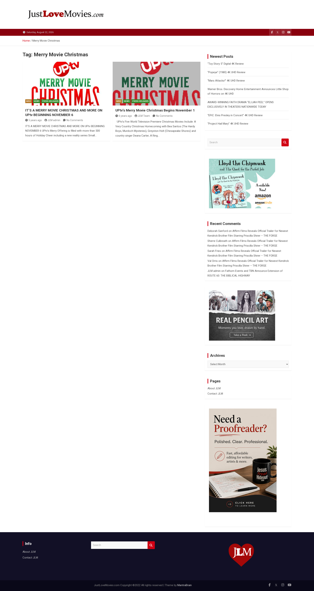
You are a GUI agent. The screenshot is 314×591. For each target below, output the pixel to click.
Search (285, 142)
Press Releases (50, 101)
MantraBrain (184, 585)
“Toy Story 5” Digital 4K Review (226, 63)
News (36, 101)
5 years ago (35, 120)
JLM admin (54, 120)
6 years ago (125, 115)
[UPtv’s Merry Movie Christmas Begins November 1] (156, 83)
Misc (28, 101)
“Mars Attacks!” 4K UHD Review (226, 80)
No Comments (75, 120)
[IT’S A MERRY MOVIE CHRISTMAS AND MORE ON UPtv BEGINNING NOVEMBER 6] (66, 83)
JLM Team (144, 115)
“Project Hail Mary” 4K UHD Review (228, 123)
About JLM (214, 388)
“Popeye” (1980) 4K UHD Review (226, 72)
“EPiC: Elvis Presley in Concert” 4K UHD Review (235, 115)
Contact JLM (215, 393)
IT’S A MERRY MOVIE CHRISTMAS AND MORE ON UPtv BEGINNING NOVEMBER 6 (63, 112)
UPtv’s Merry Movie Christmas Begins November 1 (155, 110)
